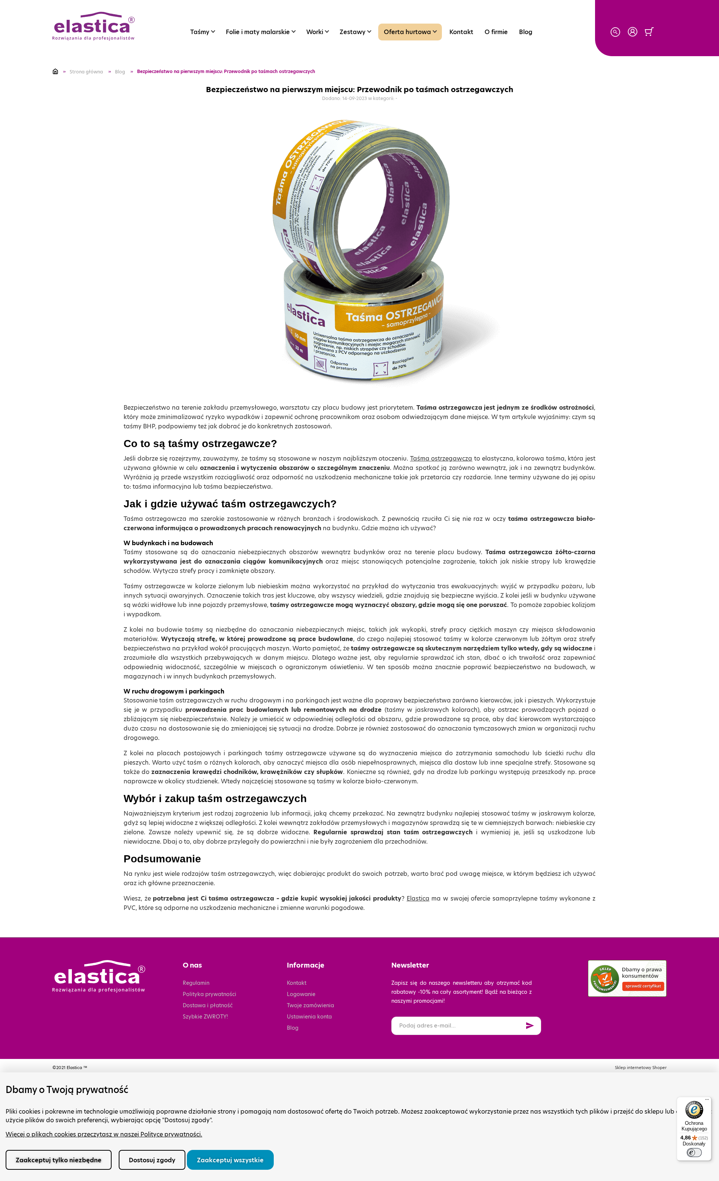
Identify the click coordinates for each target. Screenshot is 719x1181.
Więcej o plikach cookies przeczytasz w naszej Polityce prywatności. (104, 1134)
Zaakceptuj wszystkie (230, 1160)
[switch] (694, 1152)
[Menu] (707, 1101)
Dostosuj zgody (152, 1160)
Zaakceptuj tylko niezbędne (58, 1160)
